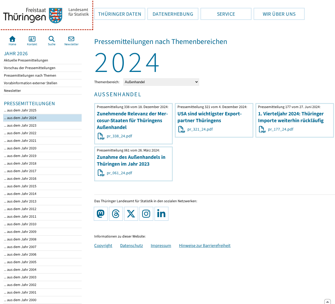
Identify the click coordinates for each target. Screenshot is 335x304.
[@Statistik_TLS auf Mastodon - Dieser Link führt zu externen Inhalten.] (101, 213)
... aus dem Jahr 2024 (19, 117)
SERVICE (217, 13)
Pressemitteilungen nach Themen (29, 75)
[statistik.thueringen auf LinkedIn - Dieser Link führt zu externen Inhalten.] (162, 213)
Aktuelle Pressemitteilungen (25, 60)
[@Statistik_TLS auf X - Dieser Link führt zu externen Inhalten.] (132, 213)
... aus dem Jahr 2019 (19, 155)
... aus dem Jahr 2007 (19, 246)
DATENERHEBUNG (170, 13)
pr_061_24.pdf (118, 173)
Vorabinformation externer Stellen (30, 83)
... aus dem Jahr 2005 (19, 262)
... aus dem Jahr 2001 (19, 292)
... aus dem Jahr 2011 (19, 216)
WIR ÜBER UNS (274, 13)
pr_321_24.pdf (199, 129)
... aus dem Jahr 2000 (19, 299)
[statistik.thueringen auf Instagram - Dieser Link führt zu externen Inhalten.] (147, 213)
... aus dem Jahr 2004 (19, 269)
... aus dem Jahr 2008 (19, 239)
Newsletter (12, 90)
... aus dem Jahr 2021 (19, 140)
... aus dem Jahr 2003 (19, 277)
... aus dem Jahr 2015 (19, 186)
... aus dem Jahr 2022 (19, 133)
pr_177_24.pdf (279, 129)
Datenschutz (131, 245)
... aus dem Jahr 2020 (19, 148)
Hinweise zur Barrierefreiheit (205, 245)
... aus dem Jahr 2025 (19, 110)
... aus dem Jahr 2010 (19, 224)
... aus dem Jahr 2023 (19, 125)
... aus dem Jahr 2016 (19, 178)
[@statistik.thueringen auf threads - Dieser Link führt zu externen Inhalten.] (117, 213)
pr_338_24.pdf (118, 136)
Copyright (103, 245)
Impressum (161, 245)
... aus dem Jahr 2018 (19, 163)
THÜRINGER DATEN (117, 13)
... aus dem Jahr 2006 (19, 254)
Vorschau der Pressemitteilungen (29, 67)
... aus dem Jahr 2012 (19, 208)
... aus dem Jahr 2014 (19, 193)
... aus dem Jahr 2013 (19, 201)
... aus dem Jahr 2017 (19, 170)
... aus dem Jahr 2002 (19, 284)
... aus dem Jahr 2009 (19, 231)
